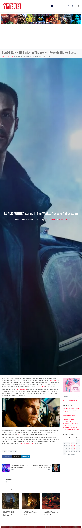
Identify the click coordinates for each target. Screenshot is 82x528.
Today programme (21, 389)
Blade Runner (12, 451)
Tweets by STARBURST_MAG (70, 400)
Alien (4, 451)
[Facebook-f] (64, 6)
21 (74, 448)
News (61, 219)
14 (74, 445)
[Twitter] (68, 6)
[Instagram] (72, 6)
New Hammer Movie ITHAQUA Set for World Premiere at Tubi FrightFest (71, 410)
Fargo (18, 434)
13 (71, 445)
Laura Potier (50, 219)
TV (66, 219)
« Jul (71, 456)
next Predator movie (27, 443)
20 (71, 448)
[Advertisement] (41, 37)
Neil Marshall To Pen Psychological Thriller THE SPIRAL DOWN (70, 419)
